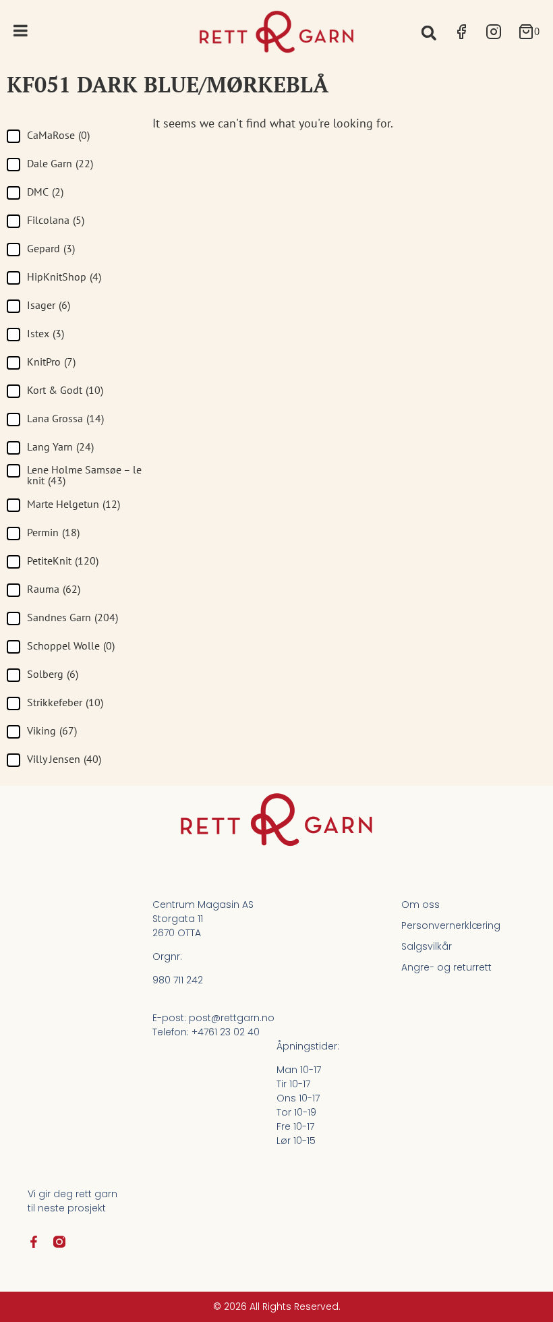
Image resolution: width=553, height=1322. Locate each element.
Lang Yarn (60, 446)
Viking (52, 730)
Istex (45, 333)
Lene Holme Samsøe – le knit (84, 475)
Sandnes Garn (72, 617)
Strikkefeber (65, 702)
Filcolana (55, 219)
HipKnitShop (64, 276)
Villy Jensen (64, 758)
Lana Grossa (65, 418)
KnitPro (51, 361)
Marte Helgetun (73, 503)
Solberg (52, 673)
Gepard (51, 248)
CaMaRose (58, 135)
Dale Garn (60, 163)
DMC (45, 191)
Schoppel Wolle (71, 645)
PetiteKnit (62, 560)
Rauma (53, 588)
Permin (53, 532)
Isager (48, 304)
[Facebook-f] (34, 1242)
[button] (428, 32)
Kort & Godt (65, 389)
